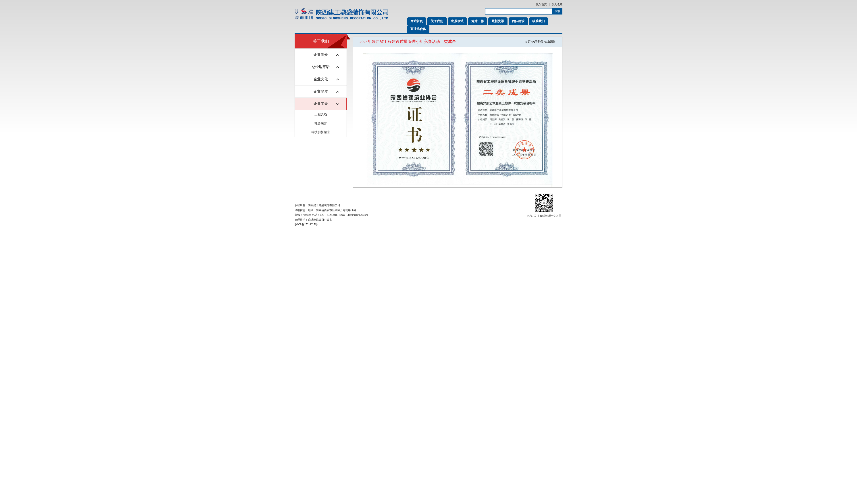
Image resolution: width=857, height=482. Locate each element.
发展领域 (457, 21)
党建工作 (477, 21)
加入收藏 (557, 4)
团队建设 (518, 21)
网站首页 (416, 21)
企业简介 (321, 54)
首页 (527, 41)
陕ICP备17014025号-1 (307, 224)
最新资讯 (498, 21)
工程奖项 (320, 114)
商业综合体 (418, 29)
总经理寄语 (321, 67)
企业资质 (321, 91)
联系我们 (538, 21)
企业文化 (321, 79)
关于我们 (437, 21)
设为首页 (541, 4)
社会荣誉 (320, 123)
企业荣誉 (321, 104)
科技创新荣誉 (320, 132)
